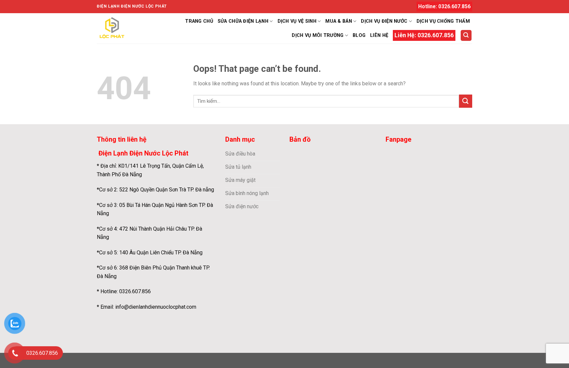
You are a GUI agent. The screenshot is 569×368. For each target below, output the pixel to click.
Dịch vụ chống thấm (443, 21)
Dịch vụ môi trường (317, 35)
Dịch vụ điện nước (384, 21)
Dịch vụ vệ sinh (297, 21)
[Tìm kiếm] (466, 35)
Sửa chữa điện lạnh (243, 21)
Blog (359, 35)
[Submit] (465, 101)
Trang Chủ (199, 21)
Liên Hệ (379, 35)
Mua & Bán (338, 21)
